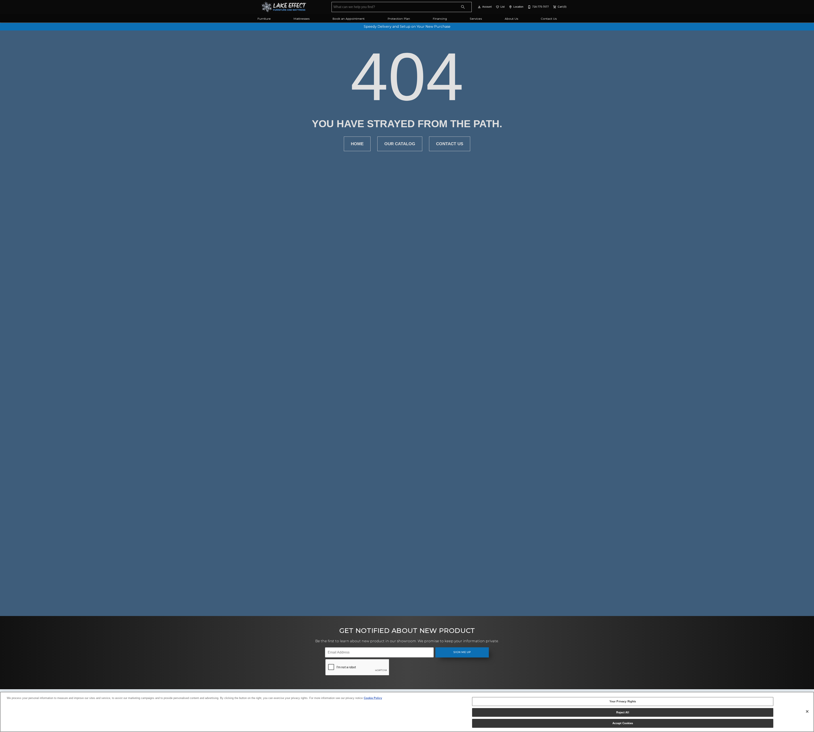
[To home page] (283, 7)
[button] (479, 7)
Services (476, 18)
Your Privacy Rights (622, 701)
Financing (440, 18)
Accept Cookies (622, 723)
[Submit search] (463, 7)
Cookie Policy (373, 698)
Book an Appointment (348, 18)
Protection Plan (398, 18)
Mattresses (301, 18)
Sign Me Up (462, 652)
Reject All (622, 712)
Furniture (264, 18)
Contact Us (549, 18)
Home (357, 143)
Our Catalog (399, 143)
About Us (511, 18)
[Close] (807, 711)
